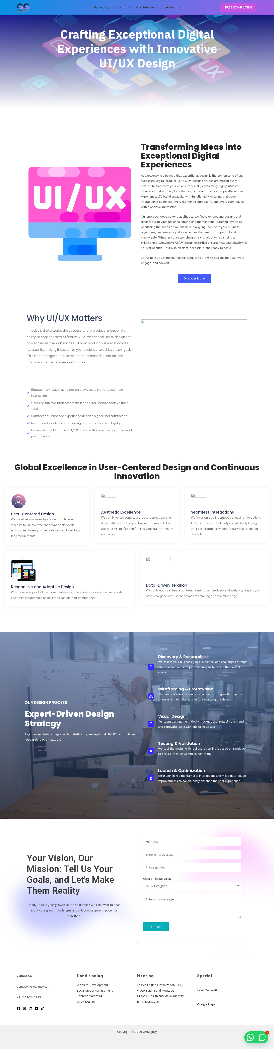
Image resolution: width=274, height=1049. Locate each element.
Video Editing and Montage (155, 990)
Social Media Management (95, 990)
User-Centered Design (32, 514)
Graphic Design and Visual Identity (160, 996)
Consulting (122, 7)
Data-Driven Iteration (166, 585)
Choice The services (157, 879)
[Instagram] (24, 1008)
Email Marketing (148, 1001)
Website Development (92, 985)
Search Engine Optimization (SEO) (160, 985)
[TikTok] (42, 1008)
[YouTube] (36, 1008)
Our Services (145, 7)
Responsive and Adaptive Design (42, 587)
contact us (172, 7)
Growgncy (101, 7)
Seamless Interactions (212, 512)
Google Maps (206, 1004)
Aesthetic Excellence (121, 512)
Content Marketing (89, 996)
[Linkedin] (30, 1008)
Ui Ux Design (86, 1001)
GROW (156, 927)
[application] (156, 7)
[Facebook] (18, 1008)
